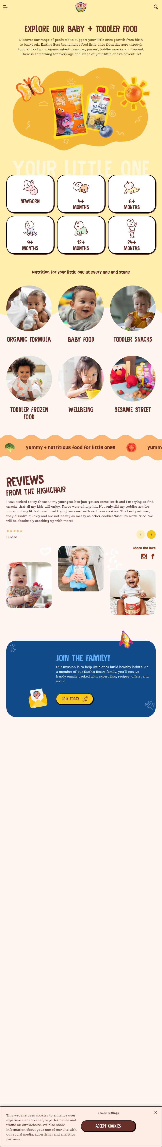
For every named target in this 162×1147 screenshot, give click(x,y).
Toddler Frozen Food (29, 413)
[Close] (155, 1112)
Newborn (30, 201)
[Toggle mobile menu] (5, 7)
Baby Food (81, 339)
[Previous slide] (140, 534)
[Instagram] (144, 556)
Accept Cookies (99, 1126)
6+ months (132, 204)
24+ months (132, 245)
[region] (81, 1126)
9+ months (30, 245)
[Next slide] (151, 534)
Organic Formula (29, 339)
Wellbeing (80, 409)
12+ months (81, 245)
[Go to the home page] (81, 7)
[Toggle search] (156, 7)
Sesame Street (133, 409)
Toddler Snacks (132, 339)
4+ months (81, 204)
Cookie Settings (108, 1113)
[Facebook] (153, 556)
